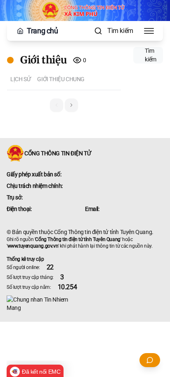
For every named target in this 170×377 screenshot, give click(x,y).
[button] (71, 105)
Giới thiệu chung (61, 79)
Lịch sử (20, 79)
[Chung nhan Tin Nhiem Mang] (85, 303)
